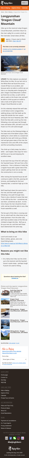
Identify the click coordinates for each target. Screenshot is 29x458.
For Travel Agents (6, 423)
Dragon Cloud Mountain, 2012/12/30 (17, 300)
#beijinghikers (14, 442)
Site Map (3, 380)
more (18, 434)
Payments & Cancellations (8, 420)
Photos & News (5, 408)
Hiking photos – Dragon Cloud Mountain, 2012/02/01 (19, 310)
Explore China (16, 8)
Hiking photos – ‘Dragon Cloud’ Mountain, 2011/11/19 (19, 321)
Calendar (25, 8)
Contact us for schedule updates (12, 49)
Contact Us (4, 377)
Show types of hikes (9, 359)
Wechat (23, 432)
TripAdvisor (13, 432)
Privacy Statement (6, 426)
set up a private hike (7, 364)
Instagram (11, 434)
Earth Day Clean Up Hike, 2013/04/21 (16, 291)
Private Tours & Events (7, 398)
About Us (3, 410)
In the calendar (12, 343)
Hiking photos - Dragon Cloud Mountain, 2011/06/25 (19, 331)
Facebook (18, 432)
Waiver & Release (6, 428)
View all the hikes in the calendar (11, 351)
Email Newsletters (6, 413)
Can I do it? (16, 41)
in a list (17, 343)
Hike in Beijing (5, 8)
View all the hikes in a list (9, 353)
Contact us (15, 278)
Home (2, 12)
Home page (4, 375)
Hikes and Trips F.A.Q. (7, 405)
